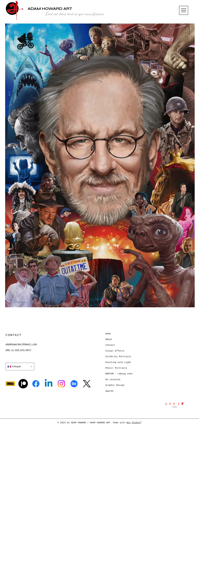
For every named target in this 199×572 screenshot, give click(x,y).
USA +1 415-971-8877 (18, 350)
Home (108, 334)
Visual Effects (114, 351)
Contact (110, 345)
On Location (112, 379)
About (108, 339)
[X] (87, 383)
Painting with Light (118, 362)
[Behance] (74, 383)
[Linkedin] (48, 383)
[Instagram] (61, 383)
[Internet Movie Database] (10, 383)
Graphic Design (114, 385)
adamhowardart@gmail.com (21, 344)
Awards (109, 391)
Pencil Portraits (116, 368)
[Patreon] (23, 383)
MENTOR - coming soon (119, 374)
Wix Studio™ (134, 423)
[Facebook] (36, 383)
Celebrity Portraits (118, 356)
